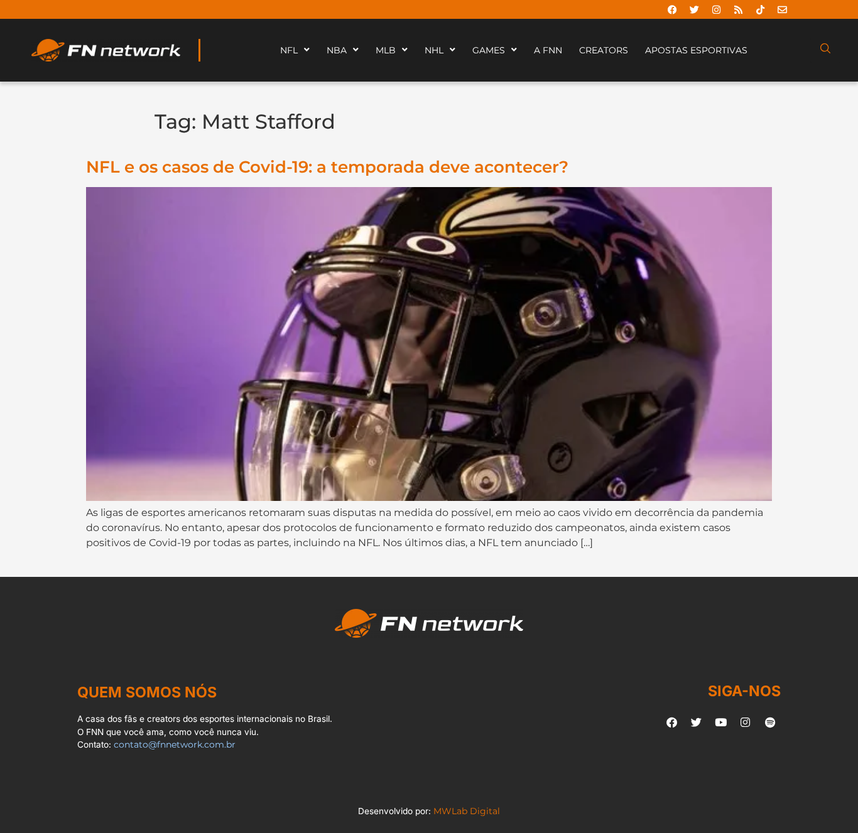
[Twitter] (694, 9)
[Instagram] (716, 9)
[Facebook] (672, 9)
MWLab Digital (466, 811)
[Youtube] (721, 722)
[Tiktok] (760, 9)
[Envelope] (782, 9)
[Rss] (738, 9)
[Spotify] (770, 722)
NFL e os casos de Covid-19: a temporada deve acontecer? (327, 166)
